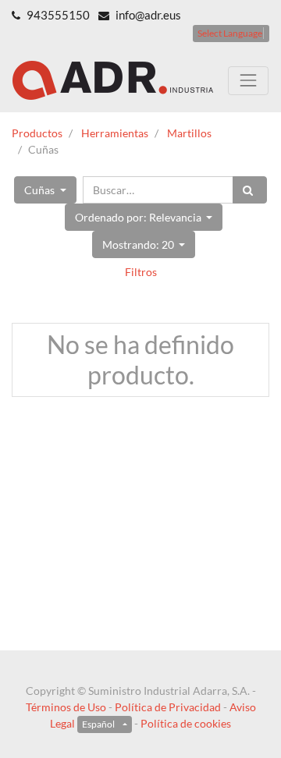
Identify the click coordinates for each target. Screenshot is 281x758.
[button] (45, 190)
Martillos (189, 133)
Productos (37, 133)
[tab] (140, 271)
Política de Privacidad (168, 707)
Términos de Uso (66, 707)
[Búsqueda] (250, 190)
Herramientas (114, 133)
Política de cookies (185, 723)
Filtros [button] (141, 271)
